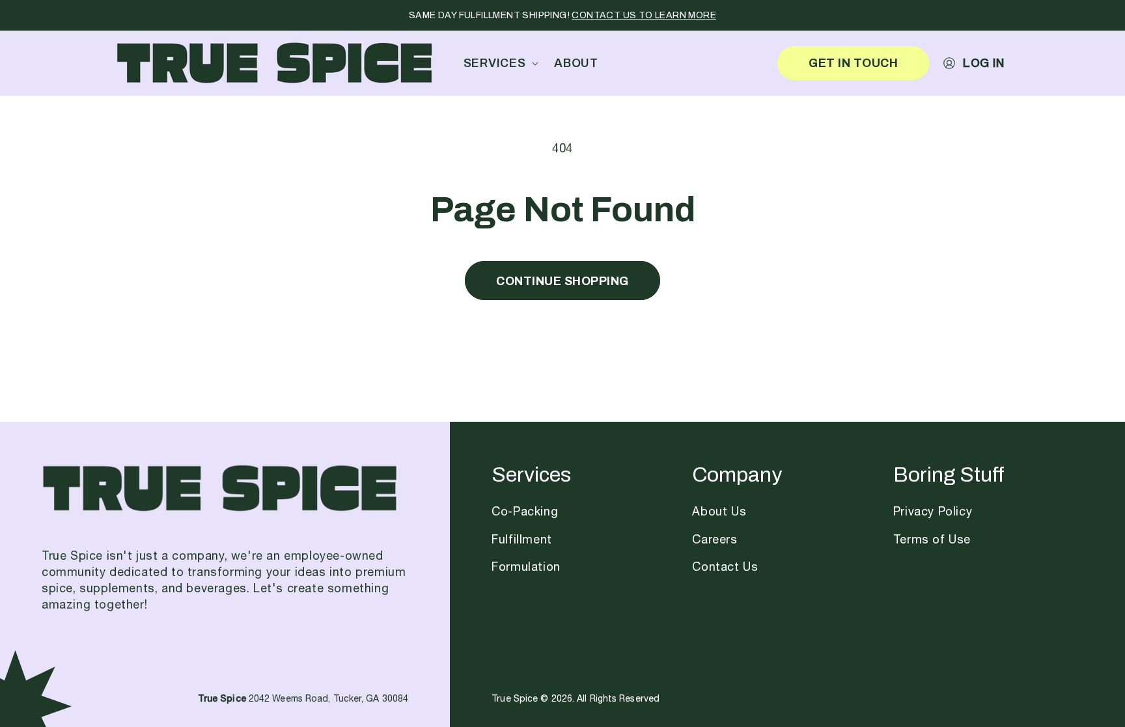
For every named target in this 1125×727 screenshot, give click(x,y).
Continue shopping (562, 281)
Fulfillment (522, 540)
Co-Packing (525, 512)
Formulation (526, 567)
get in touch (853, 63)
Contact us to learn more (644, 15)
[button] (498, 63)
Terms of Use (932, 540)
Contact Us (725, 567)
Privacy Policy (932, 512)
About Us (719, 512)
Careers (714, 540)
